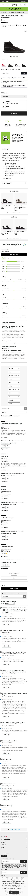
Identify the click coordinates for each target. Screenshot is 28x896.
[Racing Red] (4, 64)
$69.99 (16, 210)
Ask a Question (14, 588)
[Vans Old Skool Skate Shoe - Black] (21, 225)
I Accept (14, 892)
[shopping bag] (25, 5)
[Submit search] (24, 596)
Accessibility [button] (23, 1)
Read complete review (7, 340)
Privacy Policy (7, 885)
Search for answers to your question (11, 593)
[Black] (17, 64)
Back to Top (14, 575)
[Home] (14, 5)
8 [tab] (17, 212)
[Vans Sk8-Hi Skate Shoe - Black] (7, 199)
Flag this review (4, 449)
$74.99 (16, 234)
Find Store (23, 872)
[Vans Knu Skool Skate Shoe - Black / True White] (7, 225)
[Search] (7, 5)
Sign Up (4, 856)
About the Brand (7, 183)
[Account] (21, 4)
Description (5, 149)
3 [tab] (10, 212)
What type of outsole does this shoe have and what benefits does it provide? (14, 78)
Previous (2, 203)
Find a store (4, 869)
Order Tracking (5, 1)
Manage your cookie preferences (13, 881)
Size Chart (6, 93)
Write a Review (14, 254)
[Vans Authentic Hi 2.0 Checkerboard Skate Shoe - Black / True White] (21, 199)
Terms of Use (20, 865)
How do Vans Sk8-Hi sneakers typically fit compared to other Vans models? (14, 86)
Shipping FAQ (8, 125)
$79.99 (2, 208)
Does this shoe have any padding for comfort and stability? (13, 82)
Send (24, 73)
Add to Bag (14, 113)
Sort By (2, 603)
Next (26, 202)
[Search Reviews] (25, 408)
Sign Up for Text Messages (7, 859)
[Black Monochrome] (11, 64)
